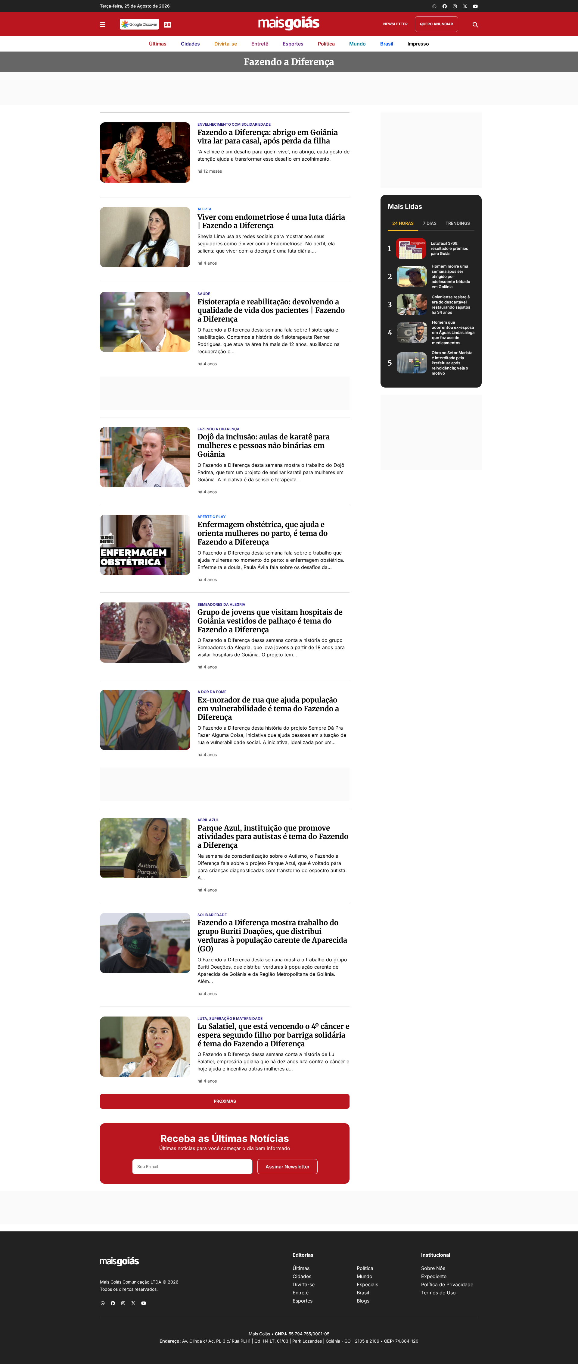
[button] (102, 24)
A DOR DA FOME (211, 692)
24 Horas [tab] (403, 223)
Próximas (225, 1101)
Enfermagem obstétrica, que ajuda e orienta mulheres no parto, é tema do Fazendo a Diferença (262, 533)
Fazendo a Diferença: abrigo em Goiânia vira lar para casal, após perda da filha (267, 137)
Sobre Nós (433, 1268)
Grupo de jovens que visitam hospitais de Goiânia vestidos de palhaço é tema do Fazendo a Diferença (270, 621)
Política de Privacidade (447, 1284)
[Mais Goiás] (289, 24)
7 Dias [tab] (430, 223)
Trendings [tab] (458, 223)
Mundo (357, 44)
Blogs (363, 1301)
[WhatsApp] (434, 6)
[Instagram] (455, 6)
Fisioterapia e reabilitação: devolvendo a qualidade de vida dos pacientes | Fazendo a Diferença (271, 310)
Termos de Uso (438, 1293)
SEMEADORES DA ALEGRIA (221, 604)
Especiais (367, 1284)
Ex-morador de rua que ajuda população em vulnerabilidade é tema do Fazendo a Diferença (268, 708)
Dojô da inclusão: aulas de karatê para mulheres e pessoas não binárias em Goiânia (263, 445)
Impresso (418, 44)
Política (326, 44)
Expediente (433, 1276)
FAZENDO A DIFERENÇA (218, 429)
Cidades (190, 44)
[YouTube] (475, 6)
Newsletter (395, 24)
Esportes (293, 44)
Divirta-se (225, 44)
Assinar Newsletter (287, 1167)
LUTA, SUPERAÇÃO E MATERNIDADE (230, 1019)
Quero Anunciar (436, 24)
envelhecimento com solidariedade (234, 124)
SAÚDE (203, 294)
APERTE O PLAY (211, 517)
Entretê (259, 44)
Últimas (157, 44)
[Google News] (167, 24)
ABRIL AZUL (208, 820)
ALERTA (204, 209)
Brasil (386, 44)
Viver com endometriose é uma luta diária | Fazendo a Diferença (271, 221)
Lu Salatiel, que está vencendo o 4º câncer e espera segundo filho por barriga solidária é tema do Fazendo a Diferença (273, 1035)
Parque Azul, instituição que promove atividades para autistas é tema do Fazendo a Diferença (272, 836)
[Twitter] (465, 6)
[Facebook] (444, 6)
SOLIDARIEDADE (212, 915)
